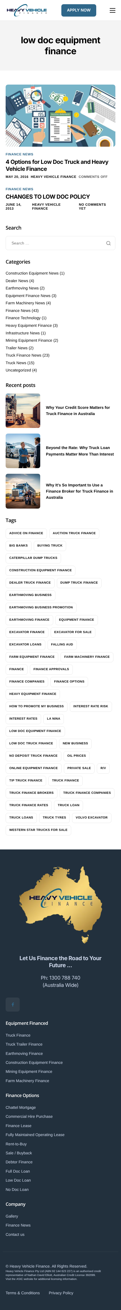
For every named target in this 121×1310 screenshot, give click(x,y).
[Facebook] (13, 1005)
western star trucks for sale (38, 830)
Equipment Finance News (28, 295)
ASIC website (24, 1279)
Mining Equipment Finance (29, 340)
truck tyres (54, 817)
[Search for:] (60, 243)
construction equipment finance (40, 570)
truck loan (68, 805)
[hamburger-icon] (112, 10)
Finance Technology (23, 318)
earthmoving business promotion (41, 607)
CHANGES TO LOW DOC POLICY (48, 196)
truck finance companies (87, 793)
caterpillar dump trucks (33, 558)
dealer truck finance (30, 582)
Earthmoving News (22, 288)
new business (75, 743)
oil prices (76, 756)
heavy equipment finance (32, 694)
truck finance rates (28, 805)
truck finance (65, 780)
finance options (69, 681)
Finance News (19, 154)
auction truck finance (74, 533)
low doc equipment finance (35, 731)
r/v (103, 768)
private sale (79, 768)
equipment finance (76, 620)
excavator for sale (73, 632)
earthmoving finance (29, 620)
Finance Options (22, 1095)
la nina (53, 718)
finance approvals (51, 669)
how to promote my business (36, 706)
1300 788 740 (64, 978)
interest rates (23, 718)
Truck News (16, 363)
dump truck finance (79, 582)
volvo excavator (92, 817)
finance (16, 669)
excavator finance (27, 632)
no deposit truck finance (33, 756)
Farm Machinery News (25, 303)
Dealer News (17, 280)
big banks (18, 545)
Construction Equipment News (32, 273)
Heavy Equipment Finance (29, 325)
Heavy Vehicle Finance (53, 177)
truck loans (21, 817)
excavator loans (25, 644)
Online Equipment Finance (33, 768)
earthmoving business (30, 595)
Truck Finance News (23, 355)
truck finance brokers (31, 793)
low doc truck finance (31, 743)
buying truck (50, 545)
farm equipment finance (32, 657)
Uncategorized (18, 370)
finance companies (26, 681)
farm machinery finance (87, 657)
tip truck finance (25, 780)
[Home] (27, 10)
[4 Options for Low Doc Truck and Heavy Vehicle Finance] (60, 115)
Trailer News (17, 348)
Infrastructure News (23, 333)
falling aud (62, 644)
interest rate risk (90, 706)
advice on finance (26, 533)
